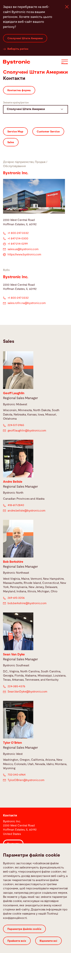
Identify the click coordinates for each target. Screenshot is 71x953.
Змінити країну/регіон (16, 103)
